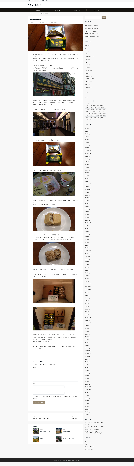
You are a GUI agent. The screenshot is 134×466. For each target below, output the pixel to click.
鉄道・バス (88, 84)
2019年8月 (88, 362)
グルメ (87, 51)
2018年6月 (88, 400)
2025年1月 (88, 181)
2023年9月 (88, 225)
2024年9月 (88, 192)
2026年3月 (88, 142)
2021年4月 (88, 306)
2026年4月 (88, 139)
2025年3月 (88, 175)
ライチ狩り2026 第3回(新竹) (92, 423)
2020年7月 (88, 331)
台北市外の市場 (90, 78)
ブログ (86, 62)
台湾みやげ (55, 22)
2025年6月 (88, 167)
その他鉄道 (89, 87)
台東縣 (95, 107)
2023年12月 (88, 217)
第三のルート (88, 429)
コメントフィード (89, 446)
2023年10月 (88, 223)
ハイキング (93, 103)
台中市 (101, 105)
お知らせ (87, 45)
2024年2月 (88, 211)
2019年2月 (88, 378)
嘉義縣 (104, 109)
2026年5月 (88, 136)
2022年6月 (88, 267)
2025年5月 (88, 170)
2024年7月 (88, 197)
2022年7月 (88, 264)
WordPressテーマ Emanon (74, 460)
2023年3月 (88, 242)
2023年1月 (88, 248)
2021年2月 (88, 311)
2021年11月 (88, 286)
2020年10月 (88, 323)
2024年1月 (88, 214)
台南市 (51, 22)
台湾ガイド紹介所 (35, 5)
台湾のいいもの (42, 22)
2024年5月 (88, 203)
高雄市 (91, 119)
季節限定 (94, 111)
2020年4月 (88, 339)
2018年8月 (88, 395)
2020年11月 (88, 320)
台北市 (87, 107)
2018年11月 (88, 387)
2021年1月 (88, 314)
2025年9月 (88, 159)
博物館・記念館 (93, 105)
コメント (35, 367)
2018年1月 (88, 414)
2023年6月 (88, 234)
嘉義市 (100, 109)
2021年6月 (88, 300)
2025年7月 (88, 164)
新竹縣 (87, 115)
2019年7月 (88, 364)
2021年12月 (88, 284)
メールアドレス (37, 390)
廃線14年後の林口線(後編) (91, 25)
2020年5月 (88, 336)
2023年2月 (88, 245)
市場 (86, 113)
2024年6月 (88, 200)
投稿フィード (88, 444)
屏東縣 (103, 111)
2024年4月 (88, 206)
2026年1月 (88, 147)
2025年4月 (88, 172)
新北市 (99, 113)
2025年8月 (88, 161)
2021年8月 (88, 295)
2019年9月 (88, 359)
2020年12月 (88, 317)
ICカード (87, 101)
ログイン (87, 441)
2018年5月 (88, 403)
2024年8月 (88, 195)
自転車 (87, 117)
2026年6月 (88, 134)
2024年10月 (88, 189)
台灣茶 (92, 109)
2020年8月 (88, 328)
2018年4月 (88, 406)
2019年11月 (88, 353)
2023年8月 (88, 228)
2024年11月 (88, 186)
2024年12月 (88, 184)
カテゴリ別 (57, 10)
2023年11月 (88, 220)
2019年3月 (88, 375)
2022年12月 (88, 250)
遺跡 (102, 117)
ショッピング (101, 101)
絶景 (104, 115)
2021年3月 (88, 309)
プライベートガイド (96, 10)
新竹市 (104, 113)
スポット (88, 53)
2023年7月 (88, 231)
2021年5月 (88, 303)
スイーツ (48, 22)
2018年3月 (88, 409)
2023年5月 (88, 236)
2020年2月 (88, 345)
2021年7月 (88, 298)
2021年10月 (88, 289)
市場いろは (89, 81)
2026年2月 (88, 145)
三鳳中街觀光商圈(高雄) (45, 431)
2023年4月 (88, 239)
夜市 (90, 111)
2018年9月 (88, 392)
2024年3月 (88, 209)
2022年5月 (88, 270)
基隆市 (87, 111)
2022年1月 (88, 281)
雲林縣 (87, 119)
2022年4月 (88, 273)
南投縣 (87, 105)
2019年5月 (88, 370)
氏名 (34, 383)
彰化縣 (95, 113)
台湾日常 (88, 67)
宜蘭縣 (99, 111)
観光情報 (38, 10)
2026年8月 (88, 128)
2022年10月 (88, 256)
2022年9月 (88, 259)
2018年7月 (88, 398)
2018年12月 (88, 384)
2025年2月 (88, 178)
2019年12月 (88, 350)
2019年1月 (88, 381)
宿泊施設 (88, 59)
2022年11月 (88, 253)
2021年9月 (88, 292)
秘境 (98, 115)
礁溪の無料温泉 (66, 431)
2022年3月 (88, 275)
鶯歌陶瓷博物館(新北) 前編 (92, 36)
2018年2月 (88, 412)
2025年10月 (88, 156)
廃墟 (90, 113)
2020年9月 (88, 325)
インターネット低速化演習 (92, 31)
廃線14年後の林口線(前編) (91, 28)
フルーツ (101, 103)
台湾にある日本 (101, 107)
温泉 (94, 115)
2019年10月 (88, 356)
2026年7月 (88, 131)
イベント (96, 101)
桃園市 (91, 115)
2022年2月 (88, 278)
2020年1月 (88, 348)
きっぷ (92, 101)
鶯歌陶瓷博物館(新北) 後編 (92, 33)
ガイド (37, 22)
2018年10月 (88, 389)
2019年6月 (88, 367)
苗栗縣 (95, 117)
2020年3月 (88, 342)
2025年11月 (88, 153)
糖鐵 (101, 115)
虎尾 (98, 117)
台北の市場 (89, 76)
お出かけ (88, 65)
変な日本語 (89, 70)
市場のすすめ (77, 10)
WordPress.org (89, 449)
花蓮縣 (91, 117)
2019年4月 (88, 373)
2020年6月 (88, 334)
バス (87, 90)
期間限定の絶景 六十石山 (45, 438)
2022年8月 (88, 261)
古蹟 (98, 105)
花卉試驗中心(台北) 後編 (68, 438)
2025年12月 (88, 150)
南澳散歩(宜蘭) (89, 433)
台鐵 (87, 92)
